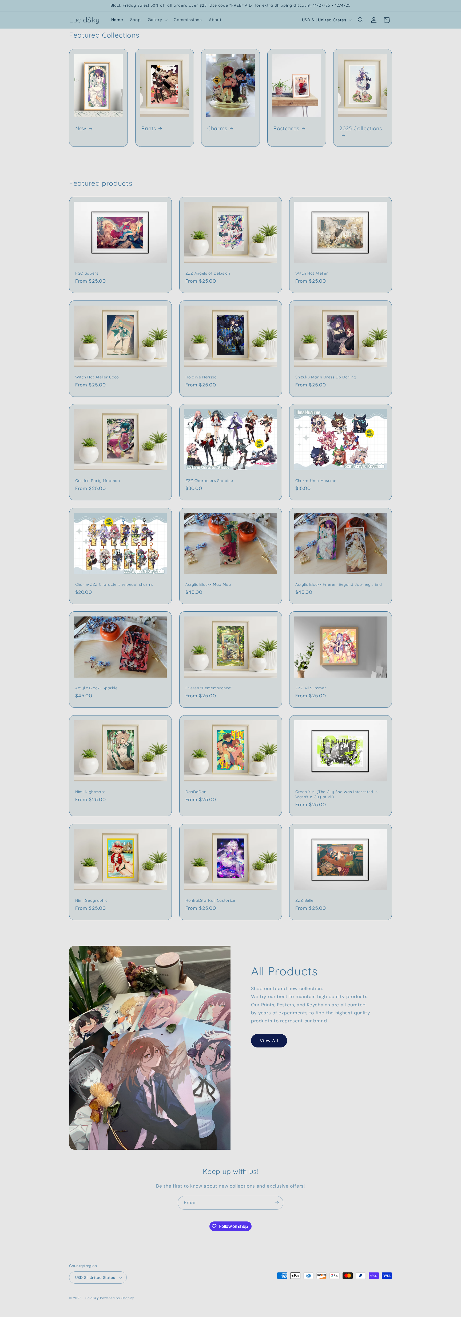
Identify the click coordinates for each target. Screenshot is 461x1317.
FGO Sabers (86, 273)
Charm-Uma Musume (315, 480)
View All (269, 1040)
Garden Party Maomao (97, 480)
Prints (148, 128)
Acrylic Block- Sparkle (96, 688)
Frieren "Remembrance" (208, 688)
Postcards (286, 128)
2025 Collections (360, 128)
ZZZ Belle (304, 900)
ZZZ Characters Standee (209, 480)
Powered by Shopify (117, 1298)
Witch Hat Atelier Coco (97, 377)
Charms (217, 128)
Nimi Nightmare (90, 791)
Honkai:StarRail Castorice (210, 900)
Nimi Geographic (91, 900)
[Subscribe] (276, 1203)
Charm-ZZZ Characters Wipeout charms (114, 584)
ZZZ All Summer (310, 688)
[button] (157, 20)
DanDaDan (195, 791)
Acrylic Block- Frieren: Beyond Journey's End (338, 584)
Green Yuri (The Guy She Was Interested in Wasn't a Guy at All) (336, 794)
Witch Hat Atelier (311, 273)
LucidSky (91, 1298)
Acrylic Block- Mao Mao (208, 584)
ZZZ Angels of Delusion (207, 273)
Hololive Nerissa (201, 377)
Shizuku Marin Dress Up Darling (325, 377)
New (80, 128)
